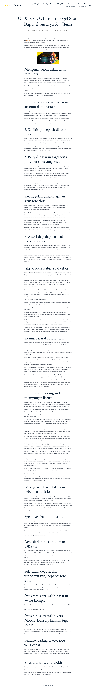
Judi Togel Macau (48, 4)
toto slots (28, 40)
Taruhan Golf (82, 4)
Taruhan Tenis (82, 7)
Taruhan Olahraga (70, 7)
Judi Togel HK (37, 4)
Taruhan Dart (72, 4)
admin (35, 30)
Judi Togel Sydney (61, 4)
